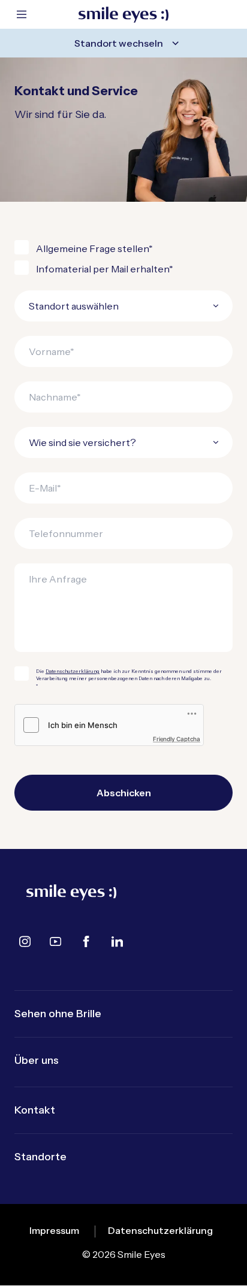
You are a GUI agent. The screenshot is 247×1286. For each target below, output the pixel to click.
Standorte (40, 1156)
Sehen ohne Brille (57, 1013)
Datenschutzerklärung (73, 671)
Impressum (54, 1230)
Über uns (36, 1060)
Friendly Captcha (176, 738)
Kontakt (34, 1110)
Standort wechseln (118, 43)
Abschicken (124, 793)
